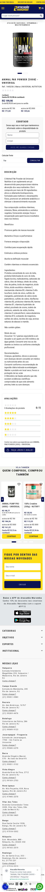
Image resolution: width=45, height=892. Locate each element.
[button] (19, 73)
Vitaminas (32, 23)
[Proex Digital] (34, 889)
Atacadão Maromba (16, 23)
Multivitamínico (22, 25)
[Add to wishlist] (19, 484)
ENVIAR (22, 584)
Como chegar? (9, 681)
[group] (22, 49)
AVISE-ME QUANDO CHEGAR (22, 147)
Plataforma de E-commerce (11, 889)
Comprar (11, 536)
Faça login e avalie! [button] (22, 450)
